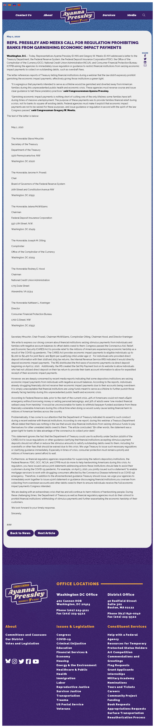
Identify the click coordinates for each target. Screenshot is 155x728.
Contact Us (24, 15)
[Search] (144, 15)
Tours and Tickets (121, 687)
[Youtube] (36, 661)
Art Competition (120, 652)
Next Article (46, 533)
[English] (4, 4)
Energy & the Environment (77, 665)
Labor (61, 682)
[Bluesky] (8, 661)
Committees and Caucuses (26, 634)
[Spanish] (9, 4)
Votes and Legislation (22, 643)
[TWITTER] (145, 59)
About (47, 15)
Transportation (68, 695)
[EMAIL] (145, 65)
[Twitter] (22, 661)
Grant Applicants (121, 669)
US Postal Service (70, 704)
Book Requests (119, 704)
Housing (63, 661)
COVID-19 (64, 639)
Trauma (62, 700)
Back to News (20, 533)
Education (64, 648)
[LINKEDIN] (145, 62)
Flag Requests (119, 665)
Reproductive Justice (73, 687)
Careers (114, 691)
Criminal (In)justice (71, 643)
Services (109, 15)
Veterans (63, 708)
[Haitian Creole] (14, 4)
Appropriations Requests (127, 708)
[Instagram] (14, 661)
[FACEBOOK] (145, 56)
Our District (14, 639)
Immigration (66, 678)
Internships (116, 674)
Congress (64, 634)
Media (131, 15)
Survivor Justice (69, 691)
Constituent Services (127, 626)
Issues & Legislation (75, 626)
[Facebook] (28, 661)
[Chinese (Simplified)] (19, 4)
